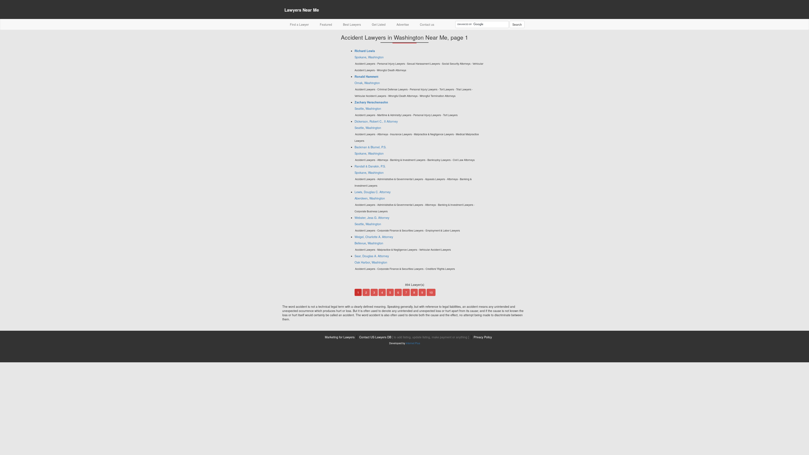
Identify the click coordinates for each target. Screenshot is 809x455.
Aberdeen (361, 198)
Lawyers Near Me (301, 10)
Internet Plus (413, 343)
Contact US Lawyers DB (414, 337)
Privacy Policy (483, 337)
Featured (326, 24)
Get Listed (379, 24)
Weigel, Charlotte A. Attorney (374, 237)
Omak (359, 83)
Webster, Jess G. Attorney (372, 217)
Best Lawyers (352, 24)
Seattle (359, 108)
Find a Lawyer (302, 24)
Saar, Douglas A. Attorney (372, 256)
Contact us (427, 24)
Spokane (360, 57)
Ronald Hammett (366, 76)
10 (431, 292)
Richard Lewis (365, 51)
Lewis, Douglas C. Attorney (373, 192)
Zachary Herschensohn (371, 102)
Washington (376, 57)
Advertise (402, 24)
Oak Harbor (362, 262)
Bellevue (360, 243)
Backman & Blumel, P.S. (370, 147)
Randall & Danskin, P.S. (370, 166)
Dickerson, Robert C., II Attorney (376, 121)
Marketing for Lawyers (340, 337)
